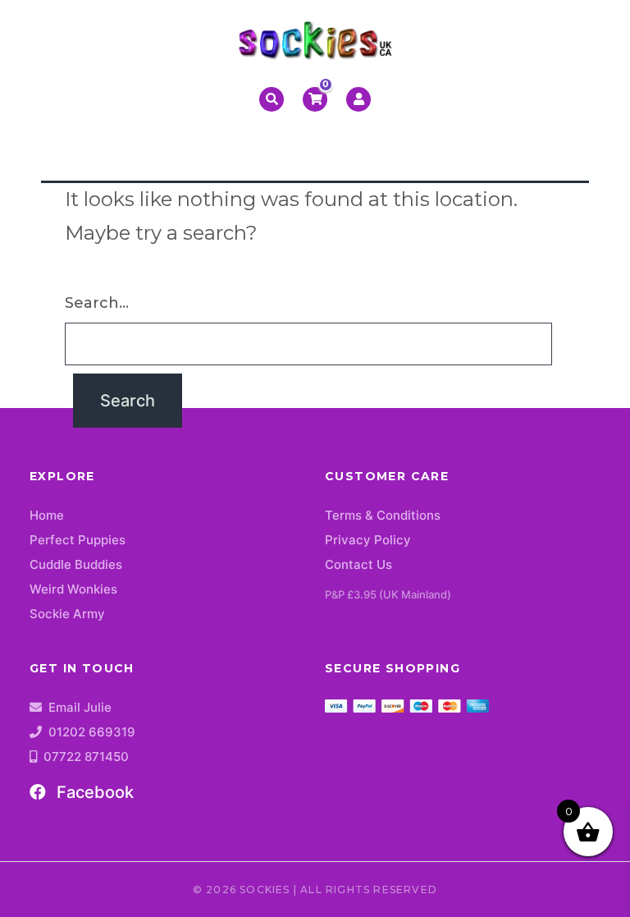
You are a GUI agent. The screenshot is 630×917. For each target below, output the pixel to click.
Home (47, 515)
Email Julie (80, 707)
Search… (97, 303)
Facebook (93, 792)
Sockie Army (67, 613)
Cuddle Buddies (76, 564)
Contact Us (358, 564)
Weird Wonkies (73, 589)
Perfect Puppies (78, 540)
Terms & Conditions (383, 515)
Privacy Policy (368, 540)
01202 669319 (91, 732)
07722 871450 (86, 756)
